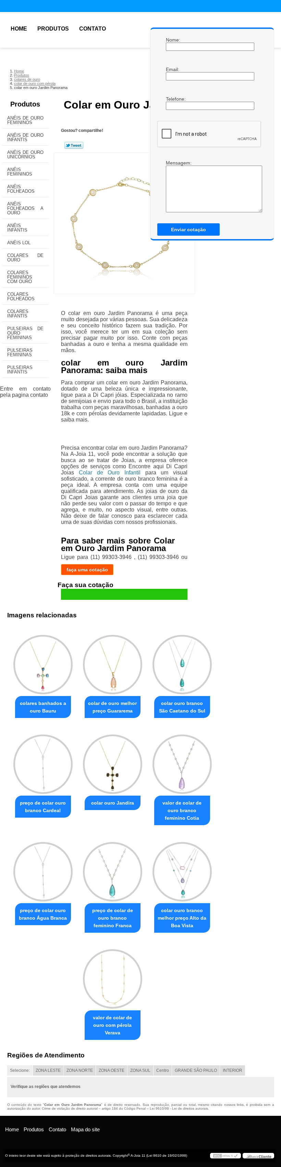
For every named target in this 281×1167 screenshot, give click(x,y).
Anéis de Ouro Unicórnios (25, 154)
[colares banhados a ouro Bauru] (43, 661)
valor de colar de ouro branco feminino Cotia (181, 810)
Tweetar (73, 145)
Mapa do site (85, 1129)
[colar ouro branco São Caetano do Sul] (182, 661)
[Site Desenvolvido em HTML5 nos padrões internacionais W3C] (225, 1155)
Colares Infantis (17, 313)
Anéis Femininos (19, 172)
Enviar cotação (188, 229)
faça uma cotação (87, 569)
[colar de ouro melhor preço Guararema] (112, 661)
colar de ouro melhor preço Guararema (112, 707)
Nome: (173, 40)
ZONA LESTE (48, 1070)
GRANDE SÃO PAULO (196, 1070)
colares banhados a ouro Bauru (43, 707)
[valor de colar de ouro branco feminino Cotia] (182, 761)
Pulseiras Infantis (20, 369)
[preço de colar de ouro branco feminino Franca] (112, 868)
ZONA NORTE (79, 1070)
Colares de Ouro (25, 257)
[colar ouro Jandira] (112, 761)
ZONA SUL (140, 1070)
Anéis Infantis (17, 228)
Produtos (53, 29)
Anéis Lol (18, 242)
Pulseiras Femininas (20, 352)
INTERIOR (232, 1070)
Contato (92, 29)
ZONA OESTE (111, 1070)
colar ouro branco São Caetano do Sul (182, 707)
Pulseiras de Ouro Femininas (25, 333)
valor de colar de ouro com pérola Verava (112, 1025)
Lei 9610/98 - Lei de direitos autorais (179, 1108)
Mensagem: (173, 163)
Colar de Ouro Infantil (109, 472)
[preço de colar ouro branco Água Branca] (43, 868)
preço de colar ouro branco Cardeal (43, 806)
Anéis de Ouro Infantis (25, 137)
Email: (173, 69)
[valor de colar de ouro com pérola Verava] (112, 976)
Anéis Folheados (21, 189)
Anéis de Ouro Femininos (25, 120)
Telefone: (173, 99)
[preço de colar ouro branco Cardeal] (43, 761)
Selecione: (20, 1070)
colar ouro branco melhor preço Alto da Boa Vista (182, 918)
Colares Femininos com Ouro (19, 277)
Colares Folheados (21, 296)
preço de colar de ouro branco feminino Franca (112, 918)
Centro (162, 1070)
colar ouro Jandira (112, 803)
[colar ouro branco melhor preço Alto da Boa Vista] (182, 868)
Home (19, 29)
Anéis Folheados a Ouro (25, 208)
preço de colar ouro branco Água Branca (43, 914)
